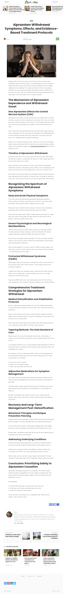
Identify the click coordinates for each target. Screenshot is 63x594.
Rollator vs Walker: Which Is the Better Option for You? (11, 560)
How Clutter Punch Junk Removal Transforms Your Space (30, 560)
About (23, 576)
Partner (39, 576)
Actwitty (9, 591)
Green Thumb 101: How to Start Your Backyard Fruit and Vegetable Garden (49, 560)
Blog (31, 20)
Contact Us (31, 576)
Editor (7, 39)
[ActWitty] (31, 2)
